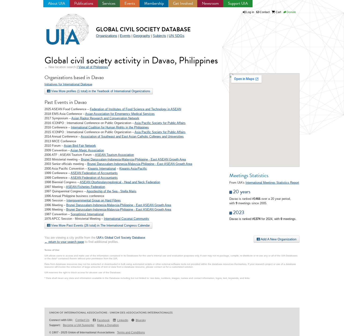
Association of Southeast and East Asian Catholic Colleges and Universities (132, 136)
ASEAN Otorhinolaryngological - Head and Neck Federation (120, 182)
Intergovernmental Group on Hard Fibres (93, 200)
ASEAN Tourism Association (114, 155)
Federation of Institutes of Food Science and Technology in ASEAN (135, 109)
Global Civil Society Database (143, 29)
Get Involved (183, 3)
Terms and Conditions (131, 332)
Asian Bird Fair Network (80, 145)
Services (108, 3)
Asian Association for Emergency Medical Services (120, 114)
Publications (83, 3)
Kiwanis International (102, 168)
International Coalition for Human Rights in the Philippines (110, 127)
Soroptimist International (87, 214)
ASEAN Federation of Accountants (94, 173)
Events (129, 3)
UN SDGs (176, 36)
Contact (264, 12)
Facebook (103, 320)
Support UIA (238, 3)
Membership (154, 3)
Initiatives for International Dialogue (68, 84)
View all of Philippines (93, 67)
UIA (62, 27)
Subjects (159, 36)
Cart (278, 12)
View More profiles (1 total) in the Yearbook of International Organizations (100, 91)
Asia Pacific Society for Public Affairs (160, 123)
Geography (141, 36)
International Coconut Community (126, 218)
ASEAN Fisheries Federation (85, 187)
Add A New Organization (278, 239)
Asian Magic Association (87, 150)
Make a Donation (108, 325)
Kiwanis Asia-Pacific (133, 168)
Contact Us (82, 320)
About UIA (56, 3)
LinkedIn (122, 320)
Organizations (106, 36)
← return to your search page (64, 242)
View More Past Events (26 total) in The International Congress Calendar (100, 225)
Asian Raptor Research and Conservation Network (105, 118)
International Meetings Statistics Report (272, 182)
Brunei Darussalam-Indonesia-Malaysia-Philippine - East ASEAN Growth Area (133, 159)
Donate (291, 12)
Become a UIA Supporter (78, 325)
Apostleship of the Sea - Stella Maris (111, 191)
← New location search (60, 67)
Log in (250, 12)
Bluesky (141, 320)
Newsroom (210, 3)
